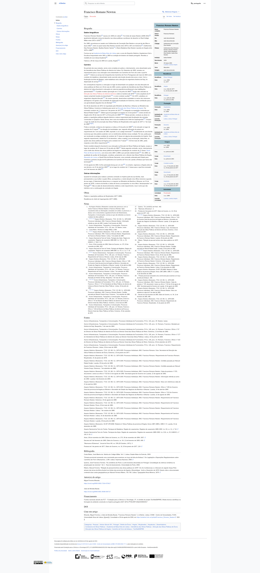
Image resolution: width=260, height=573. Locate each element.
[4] (100, 40)
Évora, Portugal (168, 77)
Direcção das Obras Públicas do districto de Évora (100, 94)
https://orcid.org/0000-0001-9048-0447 (96, 491)
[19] (122, 110)
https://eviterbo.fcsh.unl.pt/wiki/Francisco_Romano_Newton (156, 517)
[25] (92, 123)
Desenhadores (161, 524)
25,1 (142, 250)
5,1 (92, 231)
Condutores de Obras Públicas (95, 527)
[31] (108, 166)
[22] (121, 114)
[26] (99, 128)
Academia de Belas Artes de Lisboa (104, 53)
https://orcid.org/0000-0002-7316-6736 (96, 483)
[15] (112, 95)
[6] (142, 45)
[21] (137, 112)
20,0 (139, 214)
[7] (114, 47)
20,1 (142, 214)
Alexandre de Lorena (91, 157)
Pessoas (95, 524)
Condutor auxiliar (168, 163)
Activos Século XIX (106, 524)
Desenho (166, 125)
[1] (102, 35)
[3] (150, 35)
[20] (99, 112)
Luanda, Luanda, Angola (170, 64)
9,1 (92, 252)
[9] (106, 57)
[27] (127, 140)
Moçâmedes (142, 524)
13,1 (93, 279)
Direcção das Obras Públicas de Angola (130, 108)
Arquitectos (151, 524)
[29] (91, 161)
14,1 (93, 289)
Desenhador (167, 156)
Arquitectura (167, 107)
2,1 (92, 218)
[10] (119, 60)
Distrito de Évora (125, 524)
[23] (144, 119)
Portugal (166, 95)
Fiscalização (167, 193)
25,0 (139, 250)
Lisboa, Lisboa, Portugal (170, 119)
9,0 (90, 252)
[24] (90, 123)
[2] (121, 35)
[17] (113, 102)
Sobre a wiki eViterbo (74, 550)
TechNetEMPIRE (138, 529)
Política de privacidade (60, 550)
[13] (94, 91)
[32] (102, 169)
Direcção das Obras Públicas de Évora (165, 527)
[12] (101, 81)
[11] (89, 74)
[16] (104, 97)
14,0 (90, 289)
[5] (91, 45)
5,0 (90, 231)
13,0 (90, 279)
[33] (90, 185)
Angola (166, 86)
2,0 (90, 218)
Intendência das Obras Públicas (141, 527)
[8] (92, 49)
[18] (115, 102)
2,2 (94, 218)
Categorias (88, 524)
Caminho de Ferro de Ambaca (122, 529)
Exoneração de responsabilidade (90, 550)
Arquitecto (166, 181)
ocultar (65, 17)
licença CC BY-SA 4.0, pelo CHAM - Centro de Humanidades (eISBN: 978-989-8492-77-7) (102, 544)
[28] (140, 152)
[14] (135, 93)
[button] (55, 3)
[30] (124, 164)
